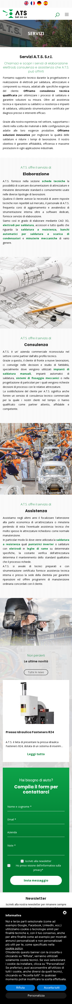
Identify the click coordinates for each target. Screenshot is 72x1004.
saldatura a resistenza (38, 229)
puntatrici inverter (41, 544)
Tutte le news (36, 672)
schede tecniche (53, 181)
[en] (26, 3)
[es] (45, 3)
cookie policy (14, 948)
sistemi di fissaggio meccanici (37, 378)
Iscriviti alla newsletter (38, 861)
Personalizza (36, 995)
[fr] (32, 3)
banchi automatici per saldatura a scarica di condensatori (36, 234)
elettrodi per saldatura (18, 225)
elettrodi (15, 548)
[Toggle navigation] (66, 14)
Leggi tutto (36, 754)
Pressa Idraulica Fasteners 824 (30, 732)
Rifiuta (20, 987)
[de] (39, 3)
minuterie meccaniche (41, 238)
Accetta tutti (52, 987)
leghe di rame (37, 548)
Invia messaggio (36, 880)
